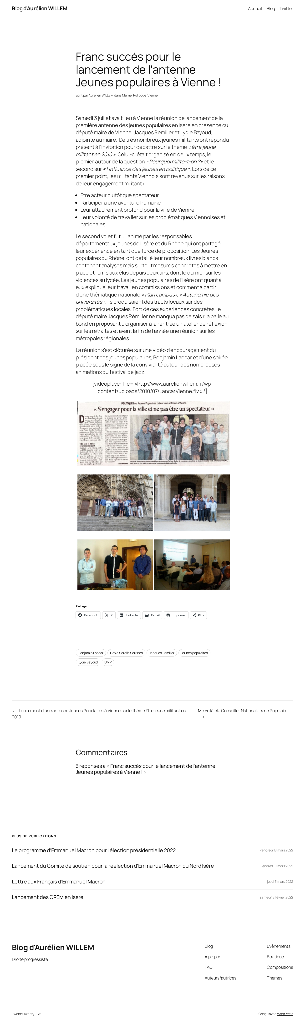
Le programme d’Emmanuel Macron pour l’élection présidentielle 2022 (93, 850)
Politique (139, 95)
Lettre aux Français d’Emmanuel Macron (59, 881)
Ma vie (127, 95)
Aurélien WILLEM (101, 95)
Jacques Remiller (161, 653)
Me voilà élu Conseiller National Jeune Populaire (242, 710)
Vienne (152, 95)
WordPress (285, 1014)
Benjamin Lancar (91, 653)
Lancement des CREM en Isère (47, 897)
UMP (108, 662)
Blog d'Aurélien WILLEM (39, 8)
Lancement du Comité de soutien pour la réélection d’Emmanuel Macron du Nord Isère (113, 866)
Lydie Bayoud (88, 662)
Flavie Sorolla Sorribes (126, 653)
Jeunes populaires (194, 653)
